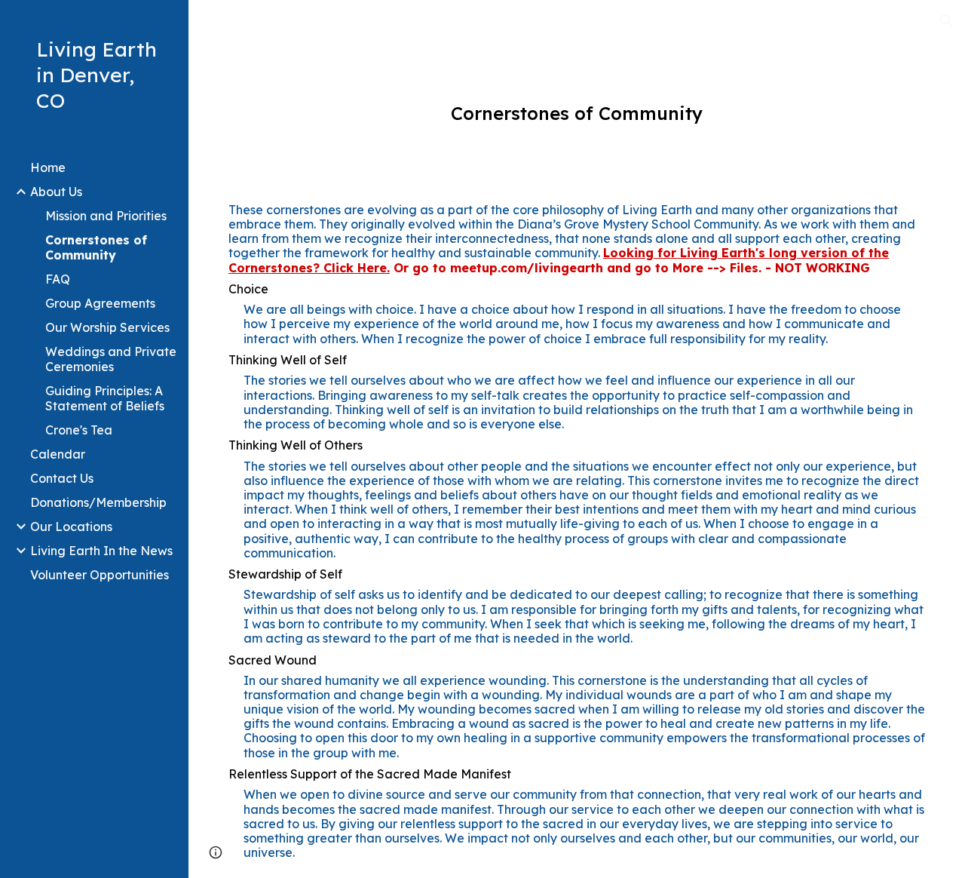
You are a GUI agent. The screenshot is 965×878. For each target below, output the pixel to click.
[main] (576, 113)
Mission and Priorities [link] (106, 215)
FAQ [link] (57, 279)
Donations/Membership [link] (98, 502)
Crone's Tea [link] (78, 429)
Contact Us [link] (61, 478)
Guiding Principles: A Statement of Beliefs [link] (104, 398)
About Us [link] (56, 191)
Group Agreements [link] (100, 303)
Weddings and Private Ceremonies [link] (110, 359)
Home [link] (48, 167)
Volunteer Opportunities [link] (99, 574)
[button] (947, 21)
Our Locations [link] (71, 526)
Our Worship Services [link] (107, 327)
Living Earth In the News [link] (101, 550)
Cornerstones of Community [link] (96, 247)
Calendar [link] (57, 454)
